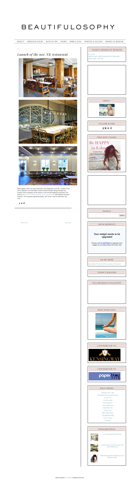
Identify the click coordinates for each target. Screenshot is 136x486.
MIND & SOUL (76, 41)
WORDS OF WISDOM (114, 41)
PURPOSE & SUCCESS (94, 41)
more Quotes (92, 54)
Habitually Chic (108, 408)
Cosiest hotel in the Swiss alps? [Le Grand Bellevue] (112, 446)
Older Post (68, 223)
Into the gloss (107, 403)
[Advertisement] (61, 9)
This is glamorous (108, 405)
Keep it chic (108, 410)
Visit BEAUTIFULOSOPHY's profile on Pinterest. (105, 264)
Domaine (108, 420)
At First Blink (68, 477)
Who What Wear (107, 413)
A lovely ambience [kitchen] (112, 434)
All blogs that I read (107, 393)
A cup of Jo (107, 398)
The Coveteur (108, 418)
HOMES (64, 41)
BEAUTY (20, 41)
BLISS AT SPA (52, 41)
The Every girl (107, 400)
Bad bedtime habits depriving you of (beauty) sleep (112, 456)
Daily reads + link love (96, 58)
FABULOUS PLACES (35, 41)
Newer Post (24, 223)
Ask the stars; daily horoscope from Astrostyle (104, 56)
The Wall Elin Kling (108, 415)
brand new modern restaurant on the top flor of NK (39, 194)
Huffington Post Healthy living (108, 395)
